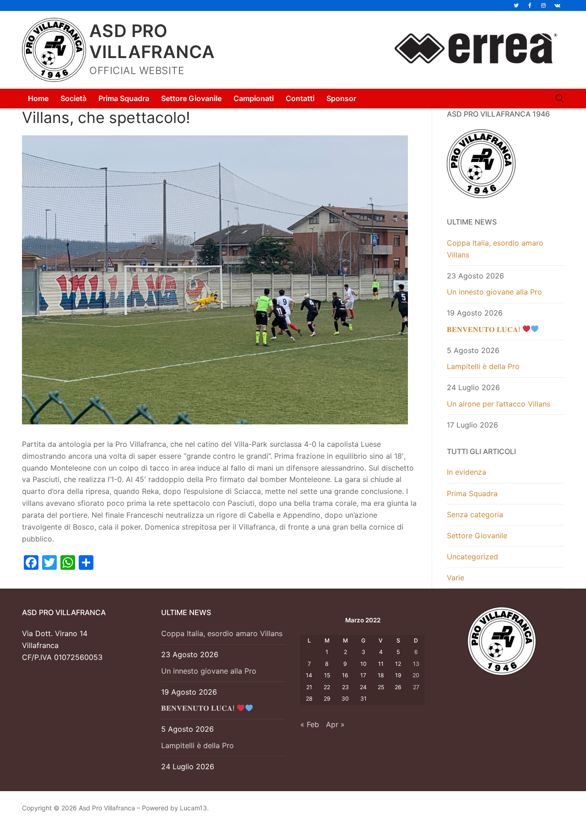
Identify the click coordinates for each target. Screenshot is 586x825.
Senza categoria (475, 514)
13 (416, 663)
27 (416, 687)
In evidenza (466, 472)
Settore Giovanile (477, 535)
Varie (455, 577)
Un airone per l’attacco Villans (498, 403)
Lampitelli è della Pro (483, 366)
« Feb (309, 724)
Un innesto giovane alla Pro (494, 291)
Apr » (335, 724)
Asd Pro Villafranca (152, 41)
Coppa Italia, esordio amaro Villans (495, 248)
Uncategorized (472, 556)
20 (415, 675)
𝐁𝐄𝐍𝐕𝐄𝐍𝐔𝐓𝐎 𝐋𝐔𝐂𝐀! (484, 329)
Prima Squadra (472, 493)
